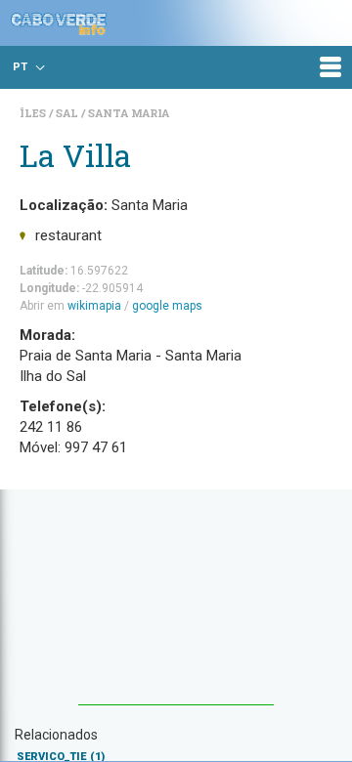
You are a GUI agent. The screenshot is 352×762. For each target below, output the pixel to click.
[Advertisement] (176, 606)
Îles (34, 113)
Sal (68, 113)
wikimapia (94, 306)
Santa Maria (128, 113)
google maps (167, 306)
